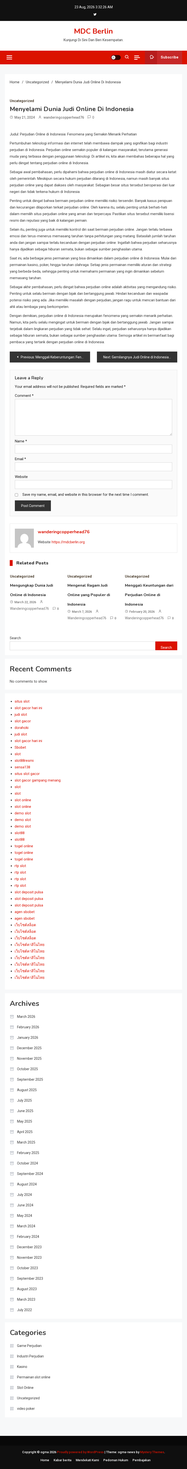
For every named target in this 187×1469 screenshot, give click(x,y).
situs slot (22, 701)
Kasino (22, 1367)
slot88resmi (24, 760)
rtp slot (20, 866)
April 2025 (25, 1132)
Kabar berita (62, 1460)
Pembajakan (141, 1460)
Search (15, 638)
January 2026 (27, 1038)
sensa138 (22, 767)
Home (44, 1460)
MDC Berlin (93, 31)
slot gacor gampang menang (38, 780)
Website (21, 477)
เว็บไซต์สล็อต (25, 925)
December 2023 (29, 1247)
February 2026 (28, 1027)
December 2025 (29, 1048)
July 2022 (24, 1310)
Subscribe (169, 57)
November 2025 (29, 1058)
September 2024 (30, 1174)
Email (20, 459)
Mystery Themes (152, 1452)
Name (21, 441)
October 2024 (27, 1163)
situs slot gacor (27, 774)
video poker (26, 1409)
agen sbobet (25, 912)
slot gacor (23, 721)
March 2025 (26, 1142)
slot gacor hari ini (28, 708)
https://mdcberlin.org (68, 542)
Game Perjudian (29, 1346)
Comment (24, 395)
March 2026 (26, 1017)
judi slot (21, 714)
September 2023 (30, 1278)
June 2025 (25, 1111)
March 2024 (26, 1226)
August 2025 (27, 1090)
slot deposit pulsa (29, 892)
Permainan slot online (33, 1377)
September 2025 (30, 1079)
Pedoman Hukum (115, 1460)
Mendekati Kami (87, 1460)
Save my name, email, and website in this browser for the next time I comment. (85, 494)
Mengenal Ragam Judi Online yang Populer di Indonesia (88, 595)
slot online (23, 800)
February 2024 (28, 1237)
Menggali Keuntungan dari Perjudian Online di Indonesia (149, 595)
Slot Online (25, 1388)
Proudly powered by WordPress (80, 1452)
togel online (24, 846)
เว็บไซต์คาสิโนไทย (30, 945)
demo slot (23, 813)
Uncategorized (22, 101)
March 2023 (26, 1299)
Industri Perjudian (30, 1356)
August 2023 (27, 1289)
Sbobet (20, 747)
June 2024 (25, 1205)
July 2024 (24, 1195)
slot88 (20, 833)
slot (18, 754)
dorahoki (21, 727)
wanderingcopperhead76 (64, 117)
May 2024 (24, 1216)
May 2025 (24, 1121)
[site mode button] (116, 57)
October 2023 (27, 1268)
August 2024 (27, 1184)
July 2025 (24, 1100)
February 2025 (28, 1153)
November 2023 (29, 1257)
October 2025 (27, 1069)
